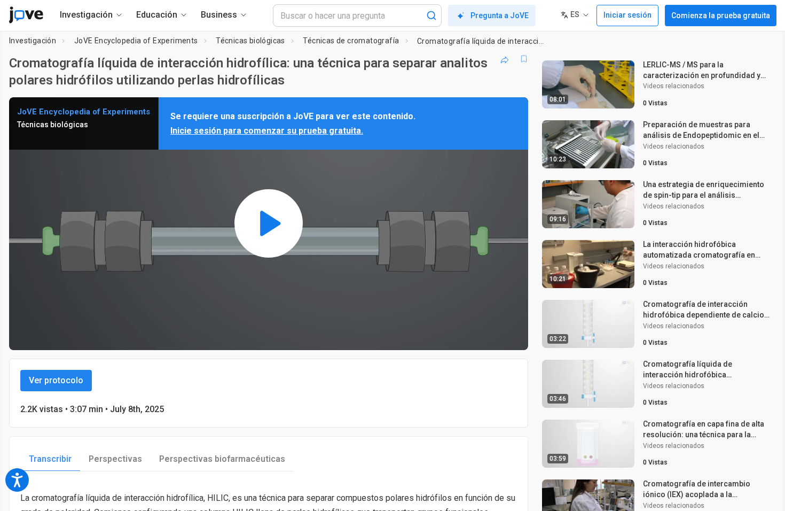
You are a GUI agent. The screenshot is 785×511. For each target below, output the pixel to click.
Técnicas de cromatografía (351, 40)
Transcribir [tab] (50, 459)
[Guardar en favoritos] (524, 59)
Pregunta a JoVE (499, 15)
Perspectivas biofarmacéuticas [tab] (222, 459)
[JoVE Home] (26, 15)
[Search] (431, 15)
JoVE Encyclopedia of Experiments (136, 40)
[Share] (504, 59)
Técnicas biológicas (250, 40)
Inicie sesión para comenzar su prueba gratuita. (266, 131)
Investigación (32, 40)
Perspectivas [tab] (115, 459)
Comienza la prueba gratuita (720, 15)
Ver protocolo (56, 380)
